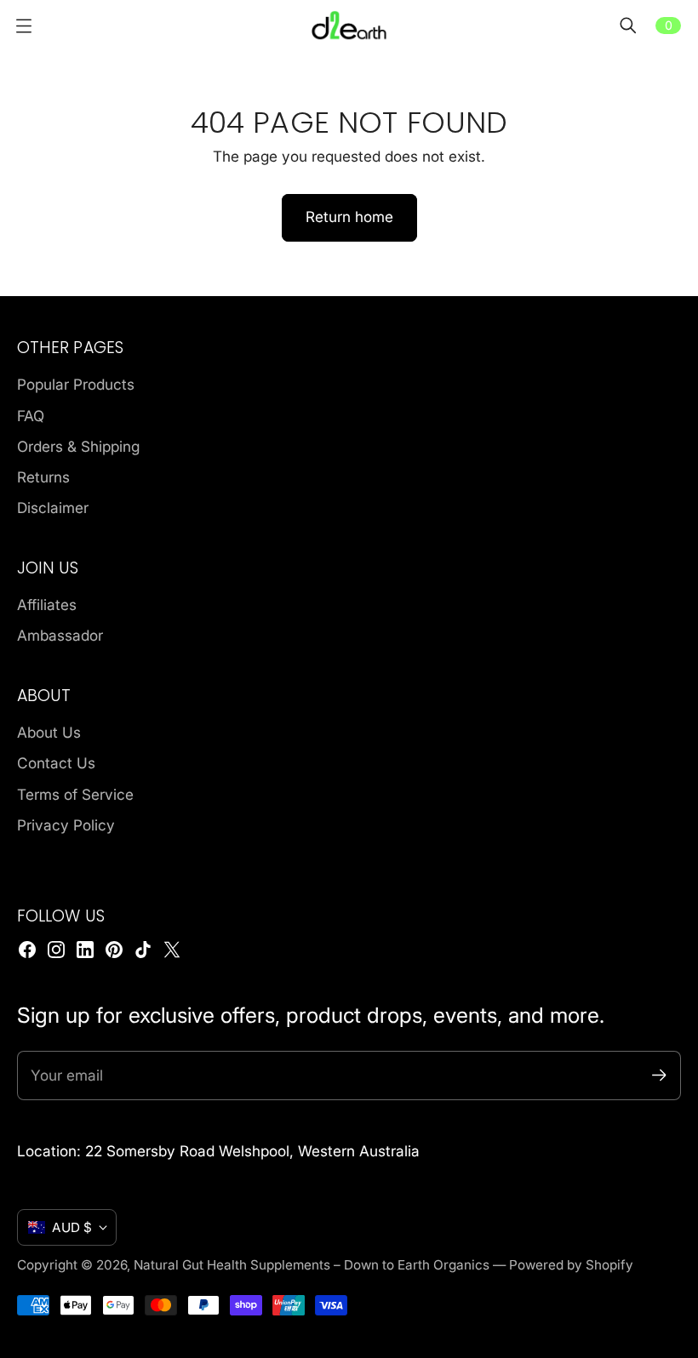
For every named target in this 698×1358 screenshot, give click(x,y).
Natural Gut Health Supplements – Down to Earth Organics (311, 1265)
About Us (49, 732)
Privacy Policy (66, 825)
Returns (43, 477)
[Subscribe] (659, 1075)
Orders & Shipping (78, 446)
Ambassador (60, 635)
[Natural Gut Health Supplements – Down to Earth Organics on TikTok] (143, 949)
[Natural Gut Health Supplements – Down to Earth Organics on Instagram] (56, 949)
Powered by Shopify (571, 1265)
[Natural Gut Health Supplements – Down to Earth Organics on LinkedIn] (85, 949)
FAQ (30, 416)
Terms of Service (75, 794)
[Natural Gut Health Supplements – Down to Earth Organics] (349, 25)
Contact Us (56, 763)
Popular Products (75, 384)
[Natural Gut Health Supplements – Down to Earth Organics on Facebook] (27, 949)
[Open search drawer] (628, 26)
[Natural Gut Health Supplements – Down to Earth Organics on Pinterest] (114, 949)
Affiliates (47, 604)
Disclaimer (53, 507)
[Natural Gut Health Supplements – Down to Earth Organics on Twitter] (172, 949)
